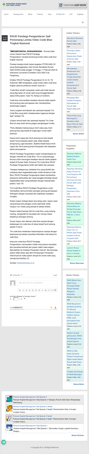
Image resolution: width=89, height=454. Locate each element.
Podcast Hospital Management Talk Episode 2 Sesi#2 (32, 406)
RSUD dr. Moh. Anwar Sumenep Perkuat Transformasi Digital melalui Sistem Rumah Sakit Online (75, 356)
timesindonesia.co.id (25, 263)
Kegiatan (80, 14)
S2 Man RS (60, 14)
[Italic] (23, 290)
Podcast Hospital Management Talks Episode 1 (30, 425)
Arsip (49, 14)
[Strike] (29, 290)
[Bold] (19, 290)
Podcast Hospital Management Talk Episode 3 (30, 397)
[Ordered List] (32, 290)
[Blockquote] (39, 290)
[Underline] (26, 290)
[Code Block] (42, 290)
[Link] (45, 290)
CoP (70, 14)
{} (49, 290)
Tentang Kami (18, 14)
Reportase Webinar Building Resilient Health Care (74, 156)
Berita (30, 14)
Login (55, 275)
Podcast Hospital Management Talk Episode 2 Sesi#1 (32, 416)
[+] (52, 290)
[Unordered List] (36, 290)
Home (6, 14)
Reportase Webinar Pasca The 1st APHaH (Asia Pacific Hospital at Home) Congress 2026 (74, 232)
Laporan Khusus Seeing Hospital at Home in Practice (73, 251)
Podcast (40, 14)
